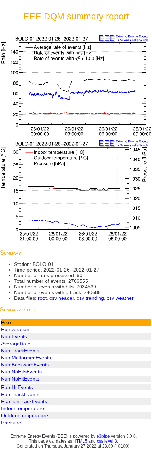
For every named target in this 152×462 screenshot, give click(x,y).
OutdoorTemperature (24, 415)
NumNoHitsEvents (21, 372)
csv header (61, 298)
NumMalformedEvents (26, 357)
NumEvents (14, 336)
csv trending (90, 298)
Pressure (11, 422)
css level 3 (107, 441)
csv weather (120, 298)
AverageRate (15, 343)
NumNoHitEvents (20, 379)
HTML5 (80, 441)
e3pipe (103, 436)
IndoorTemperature (22, 408)
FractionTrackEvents (24, 401)
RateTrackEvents (20, 394)
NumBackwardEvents (25, 364)
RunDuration (15, 329)
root (42, 298)
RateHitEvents (17, 387)
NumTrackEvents (20, 350)
